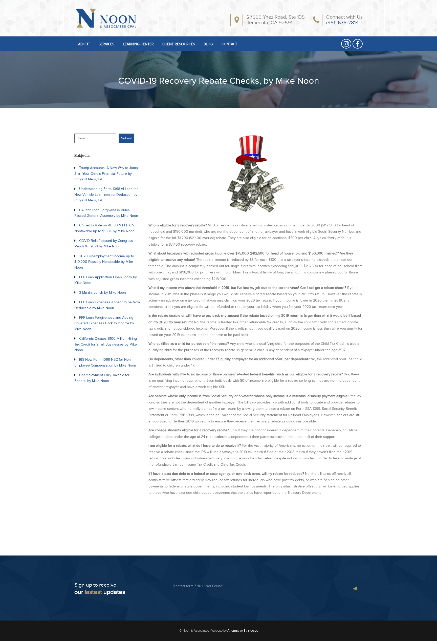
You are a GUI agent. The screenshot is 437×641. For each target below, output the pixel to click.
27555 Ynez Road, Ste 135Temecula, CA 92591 (276, 20)
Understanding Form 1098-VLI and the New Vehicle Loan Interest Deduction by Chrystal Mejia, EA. (106, 194)
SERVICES (106, 44)
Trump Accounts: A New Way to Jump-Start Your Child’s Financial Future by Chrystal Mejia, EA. (106, 173)
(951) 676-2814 (342, 23)
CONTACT (229, 44)
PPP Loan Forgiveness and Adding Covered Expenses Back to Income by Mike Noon (104, 323)
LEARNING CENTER (138, 44)
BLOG (208, 44)
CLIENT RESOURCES (178, 44)
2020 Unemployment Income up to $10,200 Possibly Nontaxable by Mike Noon (104, 262)
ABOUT (84, 44)
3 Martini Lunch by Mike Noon (102, 292)
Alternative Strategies (242, 631)
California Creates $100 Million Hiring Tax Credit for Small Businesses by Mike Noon (105, 344)
